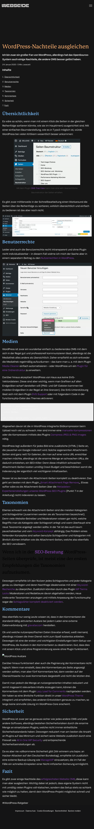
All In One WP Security (29, 740)
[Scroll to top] (90, 822)
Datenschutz (31, 811)
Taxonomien (10, 91)
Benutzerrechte (12, 81)
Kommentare (10, 95)
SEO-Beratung (49, 551)
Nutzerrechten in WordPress (57, 258)
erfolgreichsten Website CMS (58, 779)
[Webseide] (15, 6)
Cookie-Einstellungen (45, 811)
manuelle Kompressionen (77, 430)
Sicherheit (9, 100)
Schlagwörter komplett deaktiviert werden (38, 601)
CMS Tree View (38, 188)
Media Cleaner (10, 366)
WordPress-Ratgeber (16, 803)
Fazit (6, 105)
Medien (8, 86)
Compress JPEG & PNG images (68, 434)
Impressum (19, 811)
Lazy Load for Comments (51, 691)
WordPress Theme (72, 695)
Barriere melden (74, 811)
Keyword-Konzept (43, 531)
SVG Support (39, 394)
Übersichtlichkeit (12, 76)
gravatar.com (35, 625)
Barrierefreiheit (61, 811)
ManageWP (47, 759)
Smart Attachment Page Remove (60, 482)
